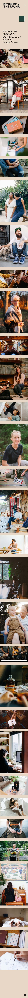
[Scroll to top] (25, 995)
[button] (24, 5)
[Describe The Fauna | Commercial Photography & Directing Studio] (12, 5)
